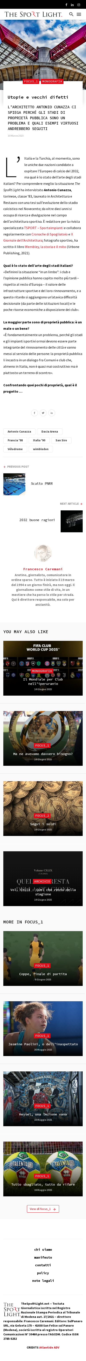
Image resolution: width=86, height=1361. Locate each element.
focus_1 (31, 81)
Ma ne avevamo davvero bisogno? (43, 754)
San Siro (61, 440)
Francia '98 (15, 440)
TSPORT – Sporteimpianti (43, 228)
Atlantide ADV (49, 1347)
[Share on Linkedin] (51, 413)
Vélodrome (15, 449)
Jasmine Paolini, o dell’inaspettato (43, 1044)
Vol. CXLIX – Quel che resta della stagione (43, 892)
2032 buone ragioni (37, 520)
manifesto (43, 1257)
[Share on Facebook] (34, 413)
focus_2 (42, 816)
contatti (43, 1265)
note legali (43, 1281)
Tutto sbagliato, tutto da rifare (43, 1184)
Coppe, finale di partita (43, 974)
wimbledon (41, 449)
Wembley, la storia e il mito (45, 246)
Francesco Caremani (43, 569)
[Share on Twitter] (43, 413)
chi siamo (43, 1249)
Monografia (52, 81)
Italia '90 (39, 440)
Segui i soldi (43, 824)
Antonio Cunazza (19, 431)
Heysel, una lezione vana (43, 1114)
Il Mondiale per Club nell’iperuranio (43, 681)
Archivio (42, 881)
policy (43, 1273)
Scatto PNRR (42, 483)
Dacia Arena (49, 431)
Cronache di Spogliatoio (50, 234)
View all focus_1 (40, 1209)
